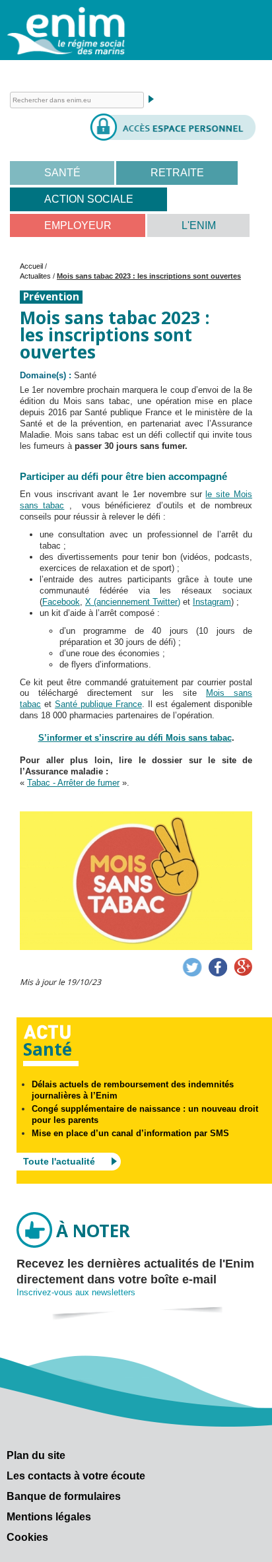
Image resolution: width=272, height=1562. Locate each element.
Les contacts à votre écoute (76, 1475)
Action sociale (88, 199)
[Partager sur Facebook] (218, 967)
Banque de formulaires (64, 1496)
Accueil (31, 266)
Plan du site (36, 1455)
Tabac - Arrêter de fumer (73, 783)
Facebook (61, 602)
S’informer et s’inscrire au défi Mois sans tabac (135, 738)
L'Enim (199, 225)
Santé (62, 172)
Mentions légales (49, 1516)
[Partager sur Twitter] (192, 967)
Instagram (212, 602)
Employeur (78, 225)
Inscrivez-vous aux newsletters (76, 1292)
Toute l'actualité (59, 1161)
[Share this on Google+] (243, 967)
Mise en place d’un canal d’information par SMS (130, 1133)
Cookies (27, 1537)
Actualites (35, 276)
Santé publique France (98, 704)
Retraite (177, 172)
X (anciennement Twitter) (132, 602)
